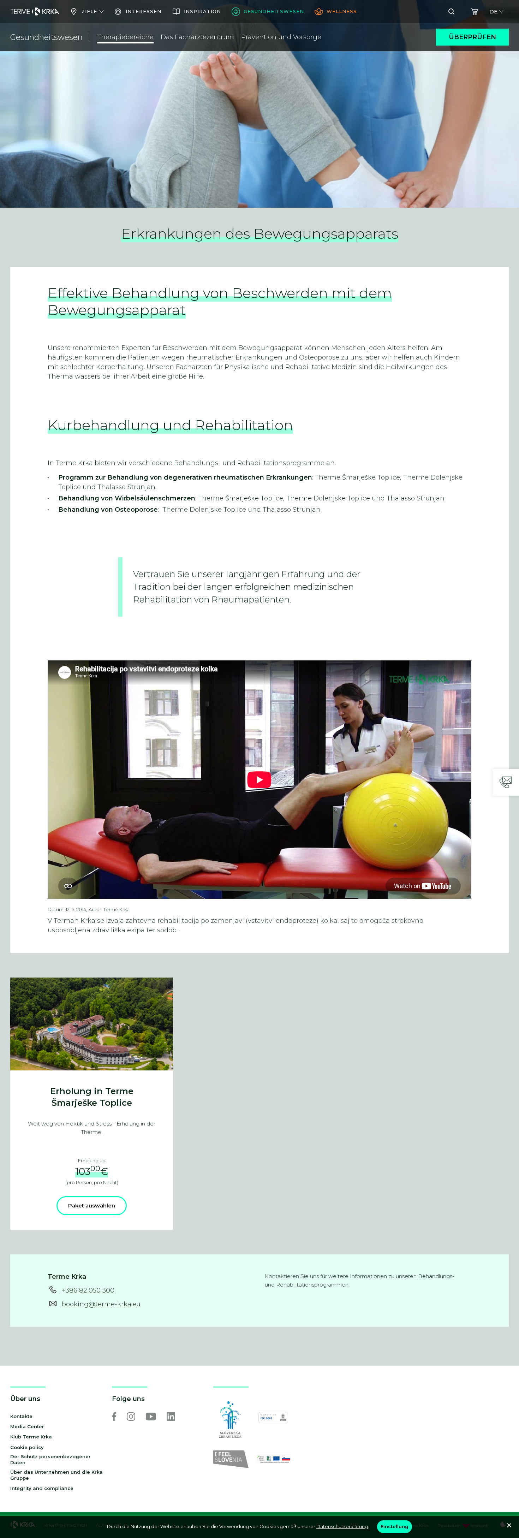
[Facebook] (114, 1416)
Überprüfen (472, 37)
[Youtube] (151, 1416)
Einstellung (394, 1526)
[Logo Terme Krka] (35, 11)
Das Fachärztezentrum (197, 37)
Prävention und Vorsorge (281, 37)
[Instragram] (131, 1416)
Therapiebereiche (125, 37)
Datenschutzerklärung (342, 1526)
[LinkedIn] (171, 1416)
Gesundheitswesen (46, 37)
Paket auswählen (91, 1205)
